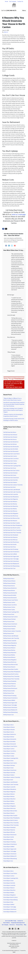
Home (6, 1)
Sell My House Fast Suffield (10, 554)
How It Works (6, 922)
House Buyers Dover (8, 760)
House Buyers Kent (8, 780)
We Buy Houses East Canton (10, 617)
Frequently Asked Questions (18, 922)
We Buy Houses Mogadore (9, 660)
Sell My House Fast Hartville (10, 480)
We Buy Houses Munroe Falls (10, 664)
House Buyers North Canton (10, 820)
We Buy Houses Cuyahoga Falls (11, 612)
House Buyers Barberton (9, 734)
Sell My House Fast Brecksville (11, 446)
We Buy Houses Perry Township (11, 676)
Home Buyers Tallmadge (9, 907)
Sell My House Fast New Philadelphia (12, 525)
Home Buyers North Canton (10, 897)
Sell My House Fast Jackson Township (12, 485)
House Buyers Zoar (8, 861)
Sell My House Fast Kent (9, 487)
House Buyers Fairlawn (9, 765)
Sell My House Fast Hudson (10, 482)
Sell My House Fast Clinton (10, 461)
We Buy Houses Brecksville (10, 593)
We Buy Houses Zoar (8, 715)
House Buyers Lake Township (10, 784)
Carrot (14, 952)
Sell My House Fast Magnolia (10, 499)
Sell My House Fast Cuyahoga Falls (12, 466)
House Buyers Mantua (8, 796)
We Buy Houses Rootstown (10, 688)
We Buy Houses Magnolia (9, 645)
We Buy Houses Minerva (9, 657)
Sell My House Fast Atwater (10, 437)
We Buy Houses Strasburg (9, 695)
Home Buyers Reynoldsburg (10, 900)
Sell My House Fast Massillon (10, 506)
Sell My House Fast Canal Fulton (11, 454)
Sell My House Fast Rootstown (11, 542)
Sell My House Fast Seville (9, 544)
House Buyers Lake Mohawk (10, 782)
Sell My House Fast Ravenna (10, 537)
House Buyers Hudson (8, 775)
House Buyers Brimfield (9, 741)
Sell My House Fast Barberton (10, 442)
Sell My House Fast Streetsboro (11, 552)
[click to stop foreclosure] (14, 383)
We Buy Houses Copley (9, 609)
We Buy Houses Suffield (9, 700)
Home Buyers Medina (8, 892)
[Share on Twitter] (6, 229)
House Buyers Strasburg (9, 842)
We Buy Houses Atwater (9, 583)
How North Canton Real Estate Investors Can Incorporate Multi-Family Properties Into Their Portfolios (13, 404)
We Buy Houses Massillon (9, 652)
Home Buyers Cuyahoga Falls (10, 878)
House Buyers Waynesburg (10, 858)
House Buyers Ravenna (9, 830)
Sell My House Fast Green (9, 475)
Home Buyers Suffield (8, 904)
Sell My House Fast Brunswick (10, 451)
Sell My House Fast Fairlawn (10, 473)
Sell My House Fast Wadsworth (11, 563)
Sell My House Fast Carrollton (11, 458)
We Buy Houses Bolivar (9, 590)
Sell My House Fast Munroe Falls (11, 518)
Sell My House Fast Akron (9, 432)
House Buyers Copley (8, 756)
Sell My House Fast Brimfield (10, 449)
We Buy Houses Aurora (9, 586)
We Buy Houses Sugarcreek (10, 703)
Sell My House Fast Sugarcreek (11, 556)
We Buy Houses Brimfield (9, 595)
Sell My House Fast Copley (10, 463)
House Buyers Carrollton (9, 751)
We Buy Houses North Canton (10, 674)
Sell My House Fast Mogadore (10, 513)
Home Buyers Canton (8, 876)
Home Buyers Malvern (9, 888)
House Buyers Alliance (9, 727)
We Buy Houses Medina (9, 655)
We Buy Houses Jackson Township (12, 631)
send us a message (19, 214)
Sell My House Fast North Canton (11, 528)
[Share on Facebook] (3, 229)
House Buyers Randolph (9, 827)
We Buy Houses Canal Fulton (10, 600)
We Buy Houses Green (8, 621)
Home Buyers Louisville (9, 885)
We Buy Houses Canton (9, 602)
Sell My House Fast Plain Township (12, 532)
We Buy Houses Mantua (9, 650)
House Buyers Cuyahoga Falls (10, 758)
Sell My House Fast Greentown (11, 477)
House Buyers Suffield (8, 846)
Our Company (12, 1)
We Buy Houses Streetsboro (10, 698)
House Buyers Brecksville (9, 739)
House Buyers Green (8, 768)
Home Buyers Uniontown (9, 909)
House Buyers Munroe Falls (10, 811)
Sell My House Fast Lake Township (12, 492)
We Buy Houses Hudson (9, 629)
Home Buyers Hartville (9, 883)
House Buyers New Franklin (10, 815)
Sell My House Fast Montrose (10, 516)
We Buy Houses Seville (9, 691)
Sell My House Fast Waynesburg (11, 566)
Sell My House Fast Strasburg (10, 549)
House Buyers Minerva (9, 803)
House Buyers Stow (8, 839)
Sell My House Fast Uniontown (11, 561)
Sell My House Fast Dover (9, 468)
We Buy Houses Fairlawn (9, 619)
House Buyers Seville (8, 837)
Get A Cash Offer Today (10, 920)
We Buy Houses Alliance (9, 581)
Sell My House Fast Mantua (10, 504)
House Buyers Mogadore (9, 806)
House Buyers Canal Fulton (10, 746)
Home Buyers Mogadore (9, 895)
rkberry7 (6, 32)
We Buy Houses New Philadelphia (11, 672)
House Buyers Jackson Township (11, 777)
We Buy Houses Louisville (9, 640)
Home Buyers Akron (8, 871)
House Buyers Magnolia (9, 792)
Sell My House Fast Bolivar (10, 444)
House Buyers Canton (8, 749)
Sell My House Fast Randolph (10, 535)
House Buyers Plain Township (11, 825)
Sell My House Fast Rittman (10, 540)
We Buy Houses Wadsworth (10, 710)
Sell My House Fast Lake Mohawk (11, 489)
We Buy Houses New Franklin (10, 669)
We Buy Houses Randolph (9, 681)
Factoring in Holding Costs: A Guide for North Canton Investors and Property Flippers (13, 410)
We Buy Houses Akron (8, 578)
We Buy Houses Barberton (10, 588)
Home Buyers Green (8, 880)
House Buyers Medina (8, 801)
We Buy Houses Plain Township (11, 679)
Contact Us (20, 1)
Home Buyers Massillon (9, 890)
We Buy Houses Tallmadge (10, 705)
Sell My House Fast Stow (9, 547)
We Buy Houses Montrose (9, 662)
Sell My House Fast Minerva (10, 511)
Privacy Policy (19, 924)
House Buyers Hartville (9, 772)
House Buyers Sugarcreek (9, 849)
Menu (24, 10)
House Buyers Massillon (9, 799)
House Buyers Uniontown (9, 854)
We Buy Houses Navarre (9, 667)
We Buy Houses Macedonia (10, 643)
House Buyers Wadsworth (9, 856)
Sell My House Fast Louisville (10, 494)
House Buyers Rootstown (9, 834)
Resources (12, 924)
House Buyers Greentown (9, 770)
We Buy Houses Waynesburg (10, 712)
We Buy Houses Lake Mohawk (10, 636)
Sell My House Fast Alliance (10, 435)
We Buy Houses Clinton (9, 607)
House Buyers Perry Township (11, 823)
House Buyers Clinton (8, 753)
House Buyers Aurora (8, 732)
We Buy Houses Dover (8, 614)
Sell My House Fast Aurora (10, 439)
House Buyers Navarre (9, 813)
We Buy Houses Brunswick (10, 597)
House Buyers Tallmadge (9, 851)
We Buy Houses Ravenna (9, 683)
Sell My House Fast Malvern (10, 501)
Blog (25, 924)
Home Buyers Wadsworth (9, 912)
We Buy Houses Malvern (9, 648)
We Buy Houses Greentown (10, 624)
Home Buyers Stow (8, 902)
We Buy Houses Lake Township (11, 638)
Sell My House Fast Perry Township (12, 530)
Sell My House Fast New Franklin (11, 523)
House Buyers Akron (8, 725)
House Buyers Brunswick (9, 744)
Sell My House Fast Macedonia (11, 497)
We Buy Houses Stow (8, 693)
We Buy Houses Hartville (9, 626)
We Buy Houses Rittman (9, 686)
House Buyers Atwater (9, 729)
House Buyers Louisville (9, 787)
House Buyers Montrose (9, 808)
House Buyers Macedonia (9, 789)
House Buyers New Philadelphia (11, 818)
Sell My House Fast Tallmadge (11, 559)
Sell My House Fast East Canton (11, 470)
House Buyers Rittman (9, 832)
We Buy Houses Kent (8, 633)
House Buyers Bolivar (8, 737)
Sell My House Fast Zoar (9, 568)
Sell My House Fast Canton (10, 456)
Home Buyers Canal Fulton (10, 873)
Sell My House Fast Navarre (10, 520)
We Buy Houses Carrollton (10, 605)
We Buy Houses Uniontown (10, 707)
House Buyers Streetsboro (10, 844)
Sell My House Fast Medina (10, 509)
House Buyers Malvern (9, 794)
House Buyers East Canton (10, 763)
